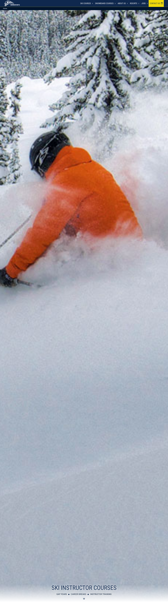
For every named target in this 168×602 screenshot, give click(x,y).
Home (5, 8)
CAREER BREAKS (78, 594)
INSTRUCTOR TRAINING (101, 594)
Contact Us (155, 3)
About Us (122, 3)
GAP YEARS (61, 594)
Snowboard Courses (104, 3)
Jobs (143, 3)
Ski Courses (85, 3)
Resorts (133, 3)
